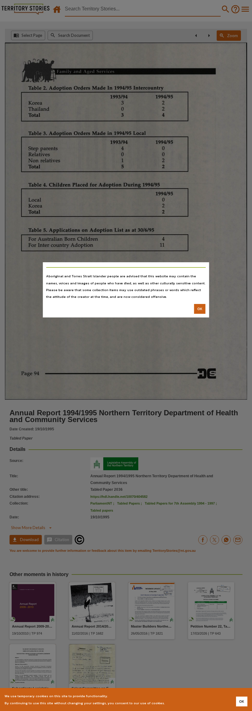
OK (200, 309)
